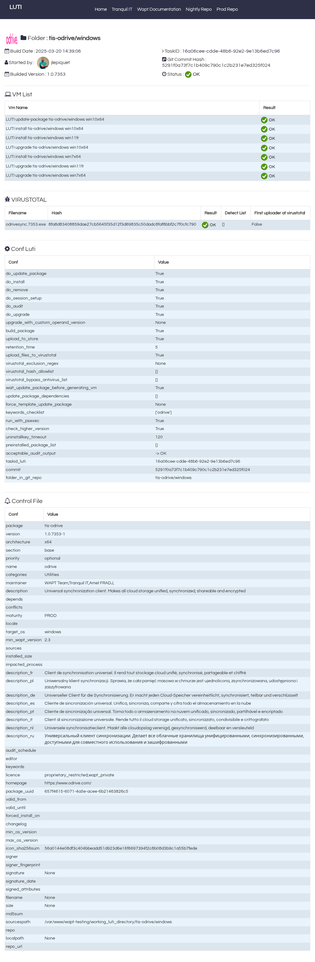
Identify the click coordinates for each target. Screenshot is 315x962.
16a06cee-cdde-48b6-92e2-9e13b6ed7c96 (231, 51)
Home (101, 9)
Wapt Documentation (159, 9)
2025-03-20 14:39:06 (58, 51)
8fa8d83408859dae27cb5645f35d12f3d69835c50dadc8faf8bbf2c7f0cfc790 (122, 224)
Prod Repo (227, 9)
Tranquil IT (122, 9)
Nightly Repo (199, 9)
